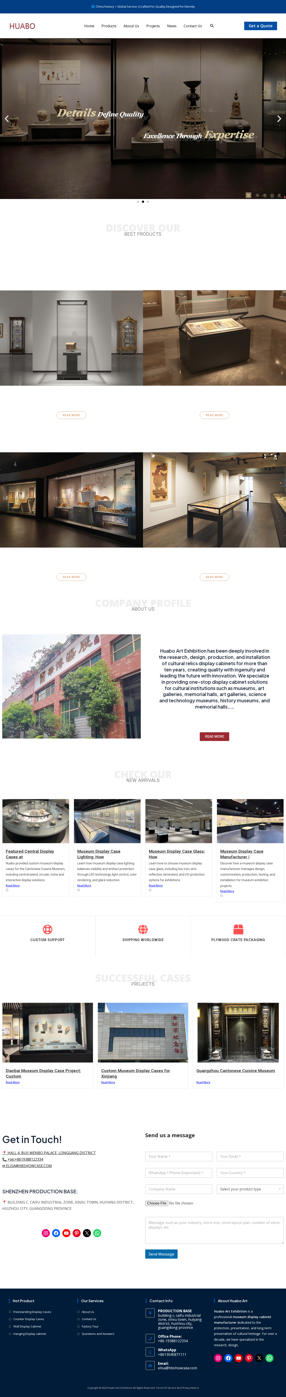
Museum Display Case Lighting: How (98, 854)
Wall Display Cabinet (27, 1326)
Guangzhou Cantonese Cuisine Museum (235, 1070)
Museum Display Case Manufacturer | (241, 854)
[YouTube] (66, 1233)
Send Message (161, 1254)
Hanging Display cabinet (29, 1334)
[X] (87, 1233)
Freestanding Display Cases (32, 1312)
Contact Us (193, 25)
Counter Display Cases (28, 1319)
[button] (212, 26)
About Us (131, 25)
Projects (153, 25)
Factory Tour (90, 1326)
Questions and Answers (98, 1334)
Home (89, 25)
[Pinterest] (77, 1233)
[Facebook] (56, 1233)
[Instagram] (46, 1233)
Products (108, 25)
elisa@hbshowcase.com (177, 1367)
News (172, 25)
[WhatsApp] (97, 1233)
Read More (13, 885)
